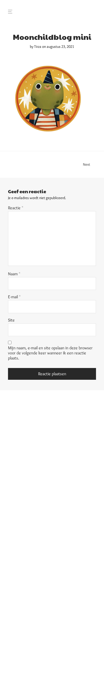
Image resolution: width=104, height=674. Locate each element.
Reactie (15, 207)
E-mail (14, 296)
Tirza (37, 46)
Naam (14, 273)
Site (11, 320)
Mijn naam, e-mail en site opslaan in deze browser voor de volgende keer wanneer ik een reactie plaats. (50, 353)
